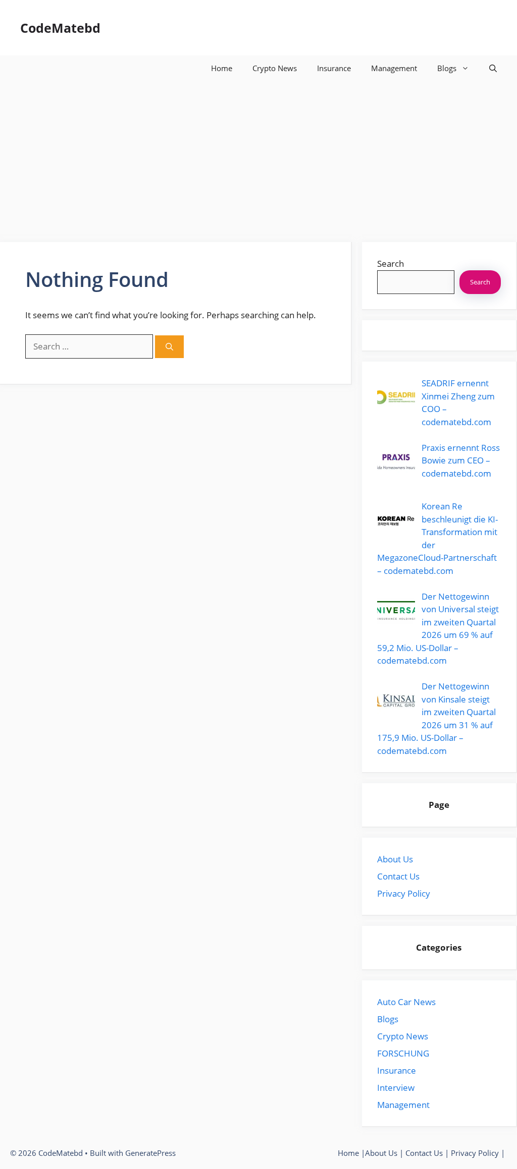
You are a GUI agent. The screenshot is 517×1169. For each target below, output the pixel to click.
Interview (396, 1087)
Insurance (334, 68)
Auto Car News (406, 1002)
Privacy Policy (403, 893)
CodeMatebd (60, 27)
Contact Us (398, 876)
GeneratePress (150, 1153)
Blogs (446, 68)
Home (221, 68)
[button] (493, 68)
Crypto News (274, 68)
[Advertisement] (258, 156)
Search (390, 263)
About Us (395, 859)
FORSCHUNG (403, 1053)
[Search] (169, 346)
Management (394, 68)
